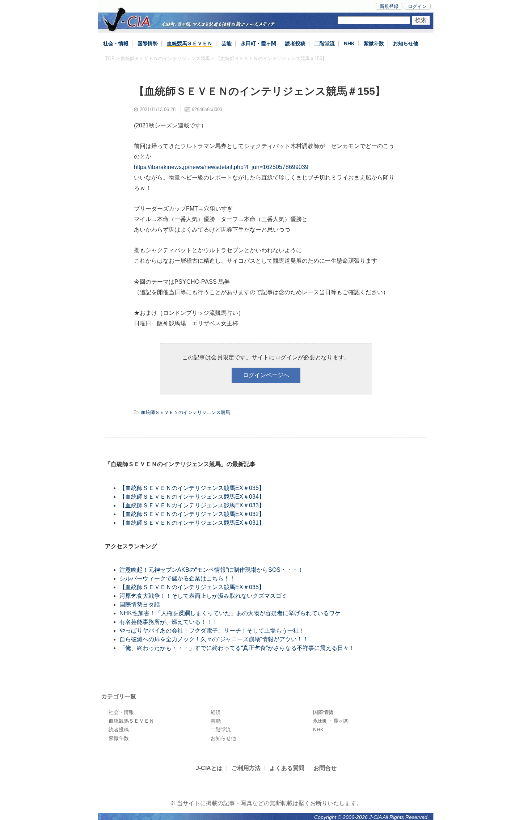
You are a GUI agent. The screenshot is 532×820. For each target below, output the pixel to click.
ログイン (417, 6)
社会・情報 (115, 43)
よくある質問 (287, 768)
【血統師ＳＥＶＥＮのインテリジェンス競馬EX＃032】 (192, 514)
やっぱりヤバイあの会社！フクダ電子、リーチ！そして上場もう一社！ (212, 630)
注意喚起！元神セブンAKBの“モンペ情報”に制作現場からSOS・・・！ (211, 570)
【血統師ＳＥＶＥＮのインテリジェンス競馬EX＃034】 (192, 497)
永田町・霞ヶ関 (258, 43)
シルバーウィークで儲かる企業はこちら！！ (177, 578)
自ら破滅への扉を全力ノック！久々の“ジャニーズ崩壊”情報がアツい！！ (213, 639)
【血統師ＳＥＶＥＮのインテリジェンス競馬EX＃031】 (192, 523)
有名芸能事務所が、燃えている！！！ (168, 622)
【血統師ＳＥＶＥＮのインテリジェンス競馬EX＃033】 (192, 505)
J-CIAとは (209, 768)
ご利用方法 (246, 768)
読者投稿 (295, 43)
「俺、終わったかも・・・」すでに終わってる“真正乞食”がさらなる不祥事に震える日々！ (237, 648)
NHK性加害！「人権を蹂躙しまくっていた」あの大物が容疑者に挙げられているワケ (230, 613)
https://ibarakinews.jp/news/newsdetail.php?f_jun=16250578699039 (221, 167)
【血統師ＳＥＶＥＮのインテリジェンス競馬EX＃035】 (192, 488)
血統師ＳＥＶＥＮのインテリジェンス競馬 (165, 58)
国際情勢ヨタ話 (139, 604)
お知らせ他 (405, 43)
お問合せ (325, 768)
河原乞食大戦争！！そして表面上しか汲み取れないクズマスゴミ (203, 596)
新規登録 (389, 6)
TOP (110, 58)
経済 (216, 712)
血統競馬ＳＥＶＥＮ (189, 43)
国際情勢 (148, 43)
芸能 (226, 43)
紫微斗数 (374, 43)
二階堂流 (324, 43)
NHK (349, 43)
